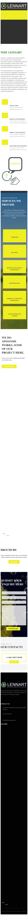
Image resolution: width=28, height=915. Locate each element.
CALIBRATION (14, 237)
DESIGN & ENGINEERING (17, 119)
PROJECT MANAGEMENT (17, 132)
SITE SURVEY (14, 252)
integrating (14, 72)
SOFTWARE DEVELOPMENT (18, 146)
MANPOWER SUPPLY (14, 283)
